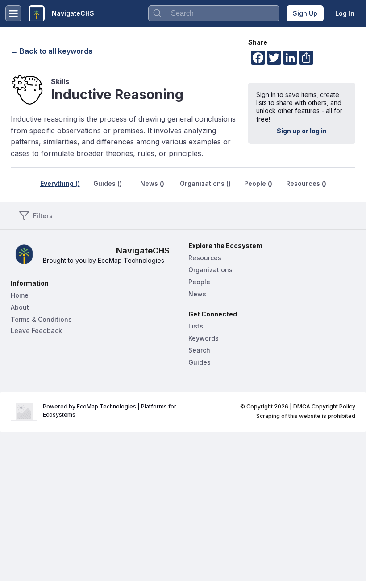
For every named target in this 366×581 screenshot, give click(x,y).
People (199, 282)
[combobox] (213, 13)
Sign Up (305, 13)
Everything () (60, 183)
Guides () (107, 183)
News (197, 294)
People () (258, 183)
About (20, 307)
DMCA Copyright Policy (324, 406)
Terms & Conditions (41, 319)
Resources (204, 257)
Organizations (210, 270)
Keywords (203, 338)
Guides (199, 362)
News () (152, 183)
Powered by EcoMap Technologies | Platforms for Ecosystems (110, 410)
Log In (344, 13)
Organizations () (205, 183)
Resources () (306, 183)
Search (199, 350)
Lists (195, 326)
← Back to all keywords (51, 50)
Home (20, 295)
